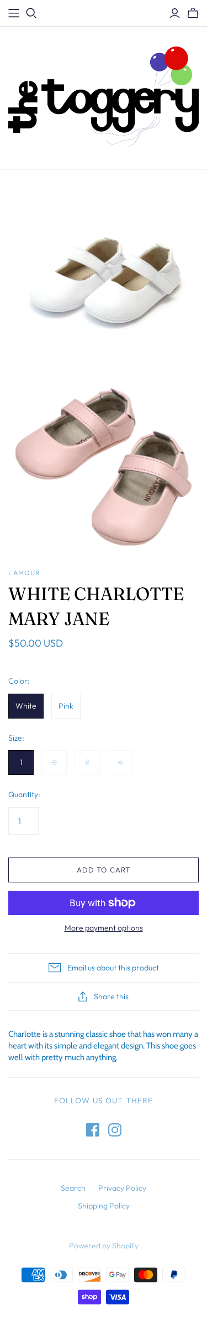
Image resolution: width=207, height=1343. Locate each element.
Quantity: (24, 794)
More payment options (104, 928)
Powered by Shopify (104, 1246)
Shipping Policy (104, 1206)
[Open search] (31, 13)
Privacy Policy (122, 1188)
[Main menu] (13, 13)
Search (73, 1188)
